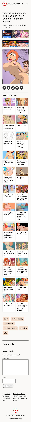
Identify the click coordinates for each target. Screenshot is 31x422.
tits (5, 333)
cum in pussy (17, 319)
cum (6, 319)
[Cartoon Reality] (15, 38)
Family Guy (15, 25)
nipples (23, 328)
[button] (4, 88)
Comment (6, 358)
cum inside (8, 323)
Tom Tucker (6, 27)
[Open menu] (28, 4)
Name (4, 377)
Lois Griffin (23, 25)
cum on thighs (10, 328)
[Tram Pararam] (15, 47)
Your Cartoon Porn (15, 3)
